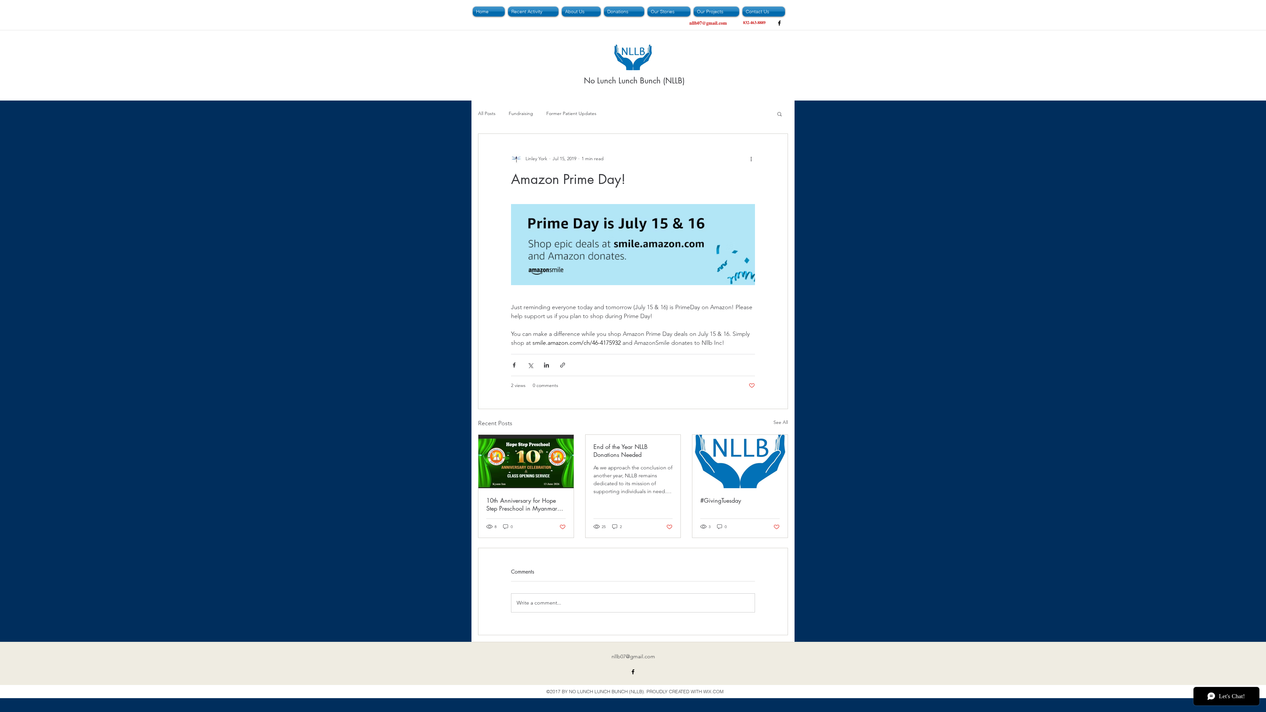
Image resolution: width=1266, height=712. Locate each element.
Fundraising (521, 113)
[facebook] (779, 23)
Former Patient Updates (571, 113)
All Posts (487, 113)
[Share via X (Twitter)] (530, 365)
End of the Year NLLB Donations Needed (620, 451)
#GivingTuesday (720, 500)
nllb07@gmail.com (708, 22)
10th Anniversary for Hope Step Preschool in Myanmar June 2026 (521, 504)
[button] (779, 113)
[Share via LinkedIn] (546, 365)
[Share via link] (562, 365)
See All (780, 422)
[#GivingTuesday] (740, 461)
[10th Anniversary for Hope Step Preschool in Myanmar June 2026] (526, 461)
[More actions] (751, 159)
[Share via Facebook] (514, 365)
